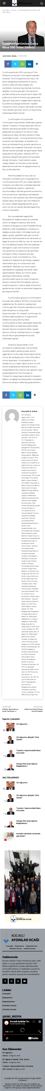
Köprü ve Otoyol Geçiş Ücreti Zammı (34, 710)
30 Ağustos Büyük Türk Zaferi (15, 1059)
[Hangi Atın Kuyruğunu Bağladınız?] (8, 767)
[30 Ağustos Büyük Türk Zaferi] (8, 740)
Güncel (13, 10)
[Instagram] (11, 981)
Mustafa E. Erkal (10, 56)
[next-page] (7, 844)
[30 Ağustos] (8, 727)
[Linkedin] (29, 64)
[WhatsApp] (22, 64)
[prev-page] (3, 844)
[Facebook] (8, 64)
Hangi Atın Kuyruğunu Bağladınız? (26, 765)
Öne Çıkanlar (7, 1069)
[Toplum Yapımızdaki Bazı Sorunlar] (8, 753)
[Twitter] (15, 64)
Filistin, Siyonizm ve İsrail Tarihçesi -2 (10, 710)
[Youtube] (24, 981)
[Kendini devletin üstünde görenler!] (8, 836)
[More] (37, 64)
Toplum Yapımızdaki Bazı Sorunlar (28, 751)
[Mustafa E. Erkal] (12, 552)
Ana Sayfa (5, 10)
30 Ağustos (21, 724)
